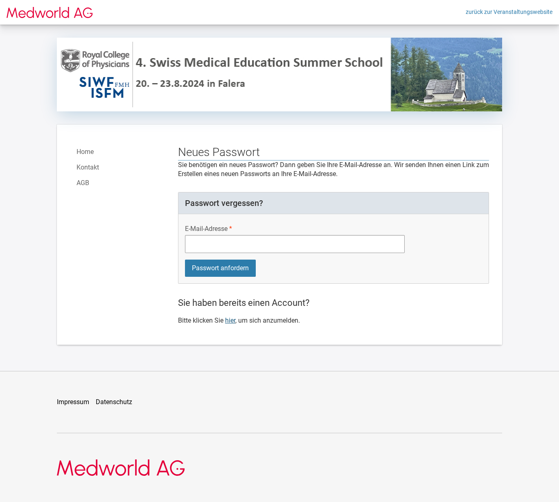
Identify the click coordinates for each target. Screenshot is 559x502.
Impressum (73, 402)
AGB (83, 183)
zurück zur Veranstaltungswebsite (509, 12)
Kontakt (88, 167)
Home (85, 152)
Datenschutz (114, 402)
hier (230, 320)
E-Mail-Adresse (206, 229)
